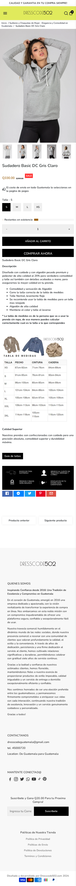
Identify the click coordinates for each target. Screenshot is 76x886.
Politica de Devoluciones (38, 850)
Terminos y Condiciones (37, 856)
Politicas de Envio (38, 844)
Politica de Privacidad (38, 839)
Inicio (4, 23)
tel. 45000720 (16, 748)
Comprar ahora (38, 253)
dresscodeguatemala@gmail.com (28, 742)
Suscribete (51, 811)
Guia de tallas (12, 456)
